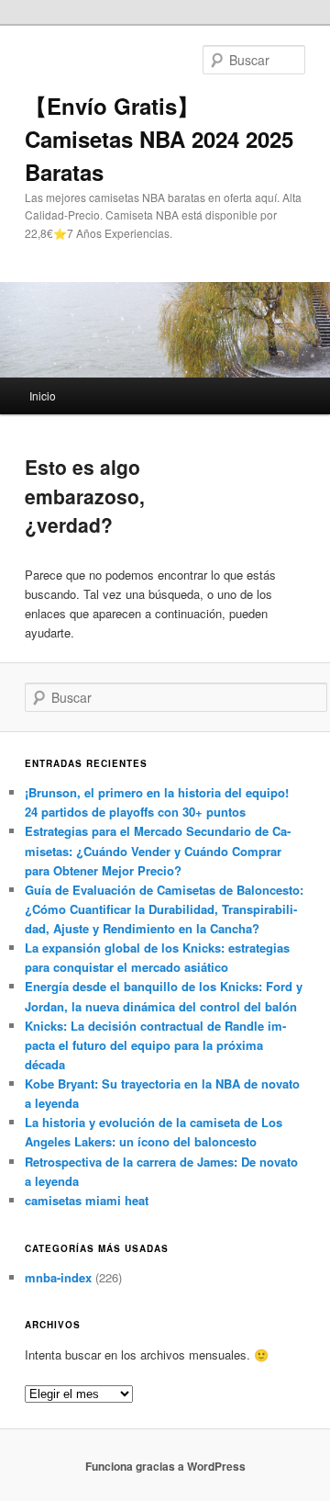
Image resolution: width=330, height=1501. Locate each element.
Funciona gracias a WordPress (165, 1466)
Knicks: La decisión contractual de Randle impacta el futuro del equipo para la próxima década (155, 1045)
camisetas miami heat (86, 1200)
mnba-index (58, 1277)
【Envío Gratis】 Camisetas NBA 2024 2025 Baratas (159, 138)
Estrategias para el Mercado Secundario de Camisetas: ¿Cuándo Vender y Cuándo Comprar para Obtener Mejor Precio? (158, 850)
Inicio (42, 395)
